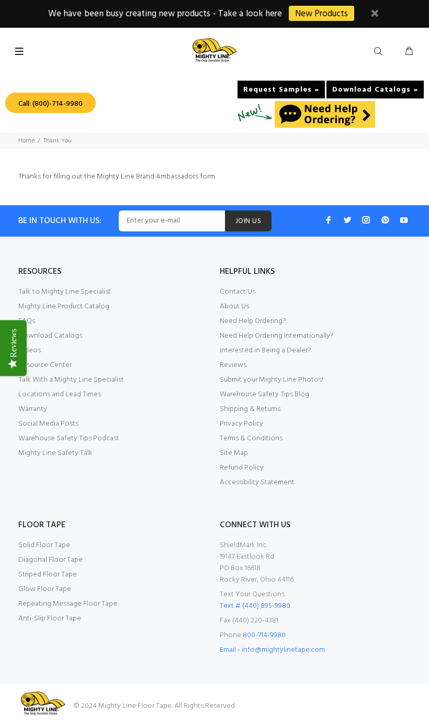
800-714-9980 (264, 635)
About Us (234, 307)
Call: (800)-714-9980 (50, 104)
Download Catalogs (50, 336)
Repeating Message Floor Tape (67, 604)
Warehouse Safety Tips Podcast (68, 438)
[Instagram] (366, 220)
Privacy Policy (241, 424)
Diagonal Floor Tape (50, 560)
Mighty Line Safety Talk (55, 453)
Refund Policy (242, 468)
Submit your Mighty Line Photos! (271, 380)
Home (26, 141)
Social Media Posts (48, 424)
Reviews (233, 365)
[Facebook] (328, 220)
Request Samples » (281, 90)
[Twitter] (347, 220)
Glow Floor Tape (44, 589)
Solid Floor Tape (44, 545)
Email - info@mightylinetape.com (272, 650)
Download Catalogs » (375, 90)
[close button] (374, 15)
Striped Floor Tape (47, 575)
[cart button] (409, 52)
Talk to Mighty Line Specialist (64, 292)
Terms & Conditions (251, 438)
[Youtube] (404, 220)
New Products (321, 14)
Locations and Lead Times (59, 394)
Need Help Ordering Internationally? (277, 336)
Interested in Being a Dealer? (265, 350)
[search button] (380, 52)
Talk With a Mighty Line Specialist (71, 380)
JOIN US (248, 221)
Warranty (32, 409)
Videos (29, 350)
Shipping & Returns (250, 409)
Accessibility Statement (257, 482)
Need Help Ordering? (253, 321)
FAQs (26, 321)
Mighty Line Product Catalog (63, 307)
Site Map (234, 453)
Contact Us (237, 292)
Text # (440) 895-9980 (255, 606)
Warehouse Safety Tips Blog (264, 394)
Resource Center (45, 365)
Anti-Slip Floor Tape (49, 619)
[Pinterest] (385, 220)
